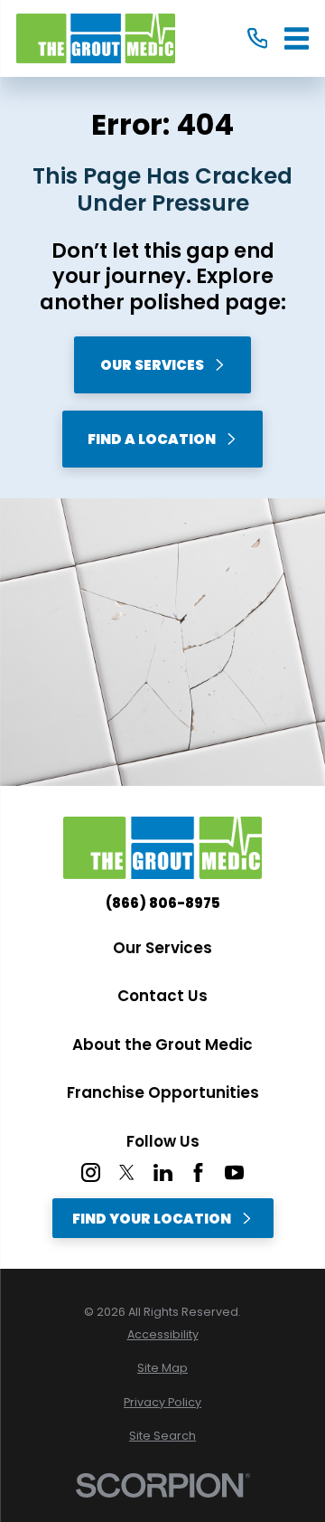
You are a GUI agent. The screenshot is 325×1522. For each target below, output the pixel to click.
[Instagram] (90, 1172)
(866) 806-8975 (163, 903)
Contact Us (162, 996)
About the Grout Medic (162, 1044)
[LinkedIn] (162, 1172)
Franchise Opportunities (163, 1092)
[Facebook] (198, 1172)
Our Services (152, 364)
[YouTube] (234, 1172)
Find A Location (152, 439)
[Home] (95, 38)
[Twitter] (126, 1172)
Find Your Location (151, 1218)
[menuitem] (162, 1335)
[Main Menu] (296, 38)
